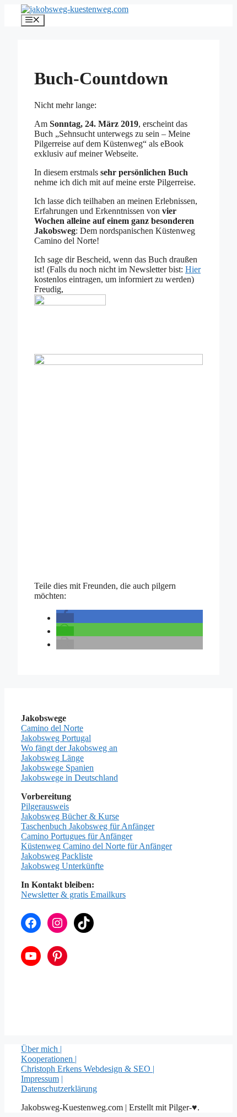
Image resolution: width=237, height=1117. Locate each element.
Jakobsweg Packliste (57, 856)
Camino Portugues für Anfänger (76, 836)
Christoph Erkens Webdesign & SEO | (87, 1068)
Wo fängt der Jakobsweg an (69, 748)
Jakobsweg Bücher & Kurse (70, 816)
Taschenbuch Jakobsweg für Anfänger (87, 826)
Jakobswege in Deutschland (69, 777)
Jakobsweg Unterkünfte (62, 866)
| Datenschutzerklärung (59, 1083)
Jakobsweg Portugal (56, 738)
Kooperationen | (49, 1059)
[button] (65, 617)
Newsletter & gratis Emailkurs (73, 894)
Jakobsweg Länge (52, 757)
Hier (193, 269)
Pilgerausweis (45, 806)
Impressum (40, 1078)
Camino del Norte (52, 728)
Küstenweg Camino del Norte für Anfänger (96, 846)
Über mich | (41, 1049)
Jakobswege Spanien (57, 767)
